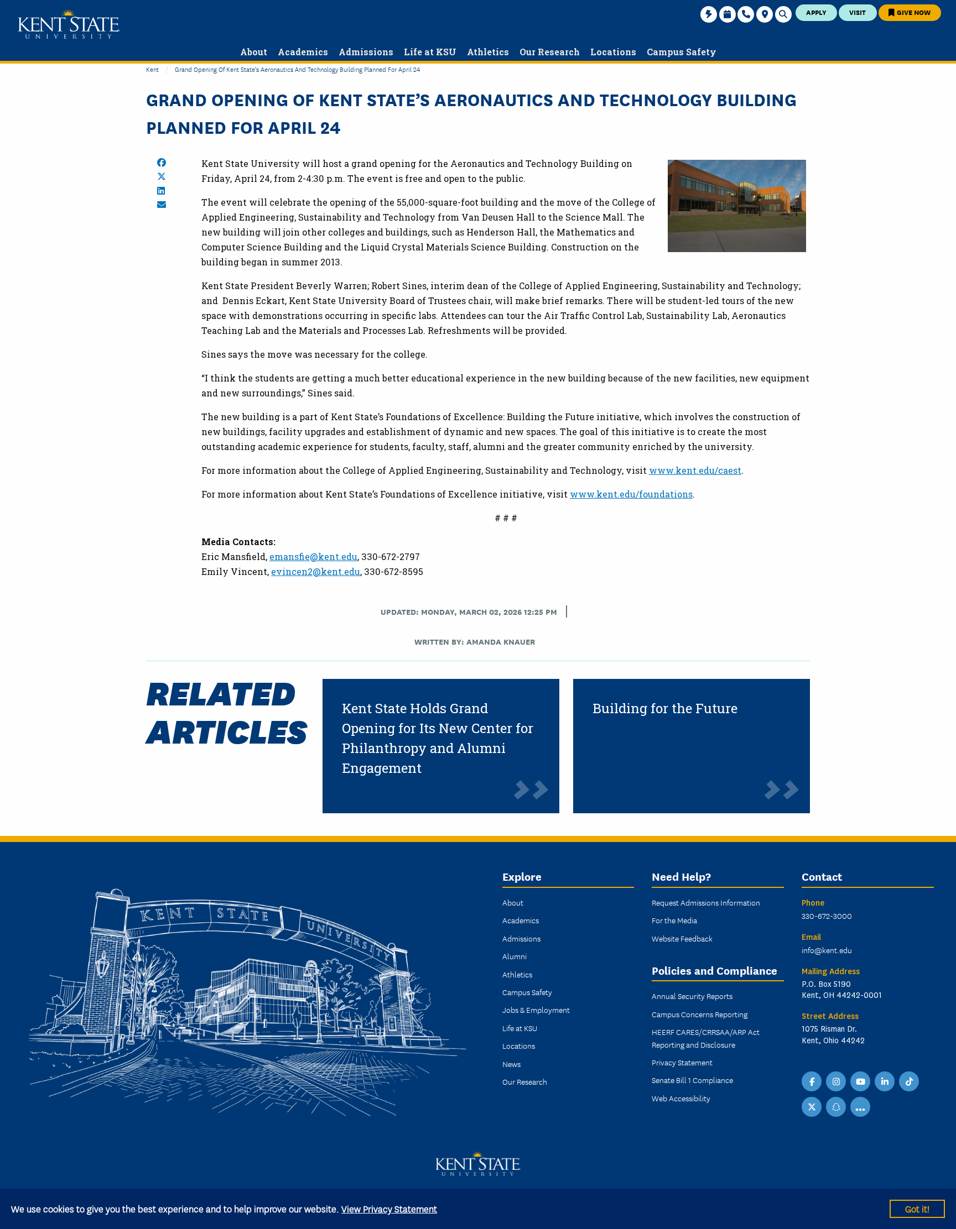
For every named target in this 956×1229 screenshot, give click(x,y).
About (512, 902)
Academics (520, 920)
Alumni (514, 956)
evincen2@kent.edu (315, 571)
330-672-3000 (827, 915)
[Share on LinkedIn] (161, 191)
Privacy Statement (682, 1062)
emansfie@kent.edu (313, 556)
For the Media (674, 920)
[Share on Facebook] (161, 162)
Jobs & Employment (536, 1009)
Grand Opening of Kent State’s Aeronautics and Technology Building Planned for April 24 (297, 69)
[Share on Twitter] (161, 176)
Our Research (524, 1081)
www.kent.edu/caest (695, 470)
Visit (857, 12)
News (511, 1064)
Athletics (517, 974)
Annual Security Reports (692, 996)
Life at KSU (519, 1028)
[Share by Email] (161, 204)
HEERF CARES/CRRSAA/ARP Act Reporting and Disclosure (706, 1038)
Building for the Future (665, 708)
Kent (152, 69)
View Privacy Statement (389, 1208)
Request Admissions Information (706, 902)
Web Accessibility (681, 1098)
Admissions (521, 938)
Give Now (913, 12)
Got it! (917, 1208)
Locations (518, 1045)
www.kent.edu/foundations (631, 494)
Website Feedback (682, 938)
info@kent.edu (827, 950)
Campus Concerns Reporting (699, 1014)
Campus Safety (527, 992)
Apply (816, 12)
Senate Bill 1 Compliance (692, 1080)
